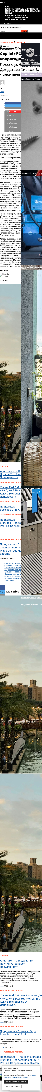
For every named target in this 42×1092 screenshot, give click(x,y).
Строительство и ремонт (27, 67)
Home (7, 7)
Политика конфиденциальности (21, 9)
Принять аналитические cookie (16, 1082)
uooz (2, 92)
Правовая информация (16, 15)
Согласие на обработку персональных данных (16, 18)
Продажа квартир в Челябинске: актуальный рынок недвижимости (19, 575)
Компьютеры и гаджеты (27, 41)
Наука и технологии (25, 50)
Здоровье (20, 58)
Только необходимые (13, 1086)
